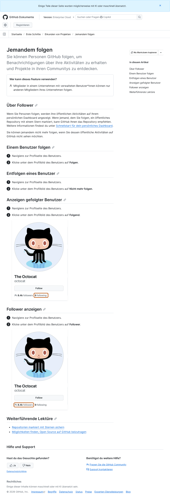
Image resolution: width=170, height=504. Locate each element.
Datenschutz (66, 491)
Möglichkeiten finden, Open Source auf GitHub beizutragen (49, 431)
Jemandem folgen (84, 34)
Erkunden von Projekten (58, 34)
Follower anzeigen (24, 309)
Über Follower (20, 105)
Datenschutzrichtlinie (17, 471)
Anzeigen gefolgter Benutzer (34, 199)
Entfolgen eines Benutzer (31, 173)
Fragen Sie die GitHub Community (108, 464)
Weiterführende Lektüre (30, 418)
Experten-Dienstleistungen (108, 491)
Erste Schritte (33, 34)
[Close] (160, 5)
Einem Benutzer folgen (28, 147)
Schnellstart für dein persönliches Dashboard (84, 125)
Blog (128, 491)
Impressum (37, 491)
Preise (88, 491)
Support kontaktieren (101, 469)
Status (79, 491)
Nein (28, 465)
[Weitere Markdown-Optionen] (161, 52)
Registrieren (22, 25)
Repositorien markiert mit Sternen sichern (38, 427)
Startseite (16, 34)
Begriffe (52, 491)
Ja (14, 465)
